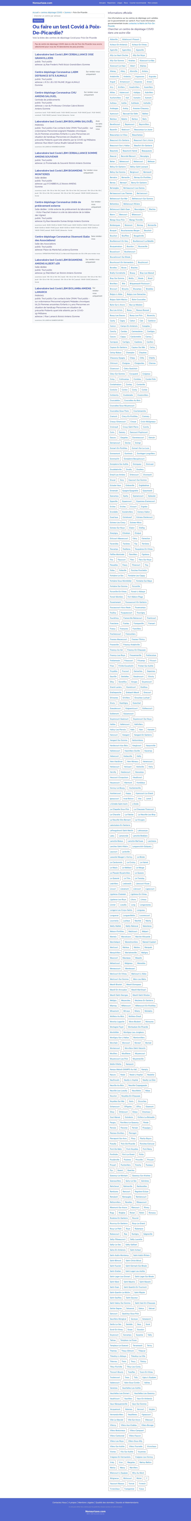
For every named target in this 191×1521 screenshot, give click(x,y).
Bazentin (113, 129)
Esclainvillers (127, 512)
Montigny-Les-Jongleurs (133, 1032)
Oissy (112, 1112)
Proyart (113, 1165)
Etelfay (142, 528)
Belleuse (151, 161)
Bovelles (113, 267)
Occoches (142, 1101)
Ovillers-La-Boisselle (146, 1117)
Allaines (143, 66)
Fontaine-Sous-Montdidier (121, 581)
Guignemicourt (131, 708)
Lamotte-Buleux (116, 841)
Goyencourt (147, 682)
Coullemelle (128, 395)
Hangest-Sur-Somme (118, 740)
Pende (145, 1122)
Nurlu (131, 1101)
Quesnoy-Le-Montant (119, 1175)
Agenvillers (126, 50)
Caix (141, 321)
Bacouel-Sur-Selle (130, 113)
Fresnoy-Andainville (131, 644)
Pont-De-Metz (116, 1149)
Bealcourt (126, 129)
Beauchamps (137, 135)
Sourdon (140, 1329)
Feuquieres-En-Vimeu (144, 549)
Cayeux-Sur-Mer (138, 347)
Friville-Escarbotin (126, 666)
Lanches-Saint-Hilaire (119, 846)
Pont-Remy (147, 1149)
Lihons (133, 899)
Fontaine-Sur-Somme (118, 586)
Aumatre (136, 98)
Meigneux (129, 963)
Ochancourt (115, 1106)
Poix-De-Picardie (128, 1144)
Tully (136, 1377)
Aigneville (140, 50)
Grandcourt (131, 687)
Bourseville (142, 246)
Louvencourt (144, 915)
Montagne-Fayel (116, 1027)
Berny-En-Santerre (139, 183)
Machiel (138, 921)
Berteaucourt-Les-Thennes (121, 193)
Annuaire (102, 3)
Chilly (142, 358)
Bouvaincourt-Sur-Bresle (120, 257)
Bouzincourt (143, 262)
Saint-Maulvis (129, 1282)
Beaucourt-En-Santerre (119, 140)
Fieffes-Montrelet (117, 554)
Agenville (113, 50)
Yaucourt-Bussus (117, 1483)
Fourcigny (141, 613)
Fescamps (114, 549)
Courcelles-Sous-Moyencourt (122, 406)
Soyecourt (114, 1335)
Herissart (128, 767)
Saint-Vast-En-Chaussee (145, 1303)
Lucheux (126, 921)
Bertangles (114, 188)
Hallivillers (138, 724)
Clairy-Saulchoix (130, 368)
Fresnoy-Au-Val (116, 650)
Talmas (113, 1340)
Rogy (112, 1213)
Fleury (124, 565)
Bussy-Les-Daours (117, 315)
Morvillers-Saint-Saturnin (135, 1048)
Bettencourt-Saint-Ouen (120, 209)
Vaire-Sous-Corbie (132, 1383)
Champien (130, 352)
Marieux (126, 947)
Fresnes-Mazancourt (118, 639)
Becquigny (144, 156)
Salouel (152, 1308)
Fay (135, 544)
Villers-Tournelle (135, 1446)
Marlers (137, 947)
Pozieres (127, 1160)
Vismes (113, 1452)
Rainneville (127, 1186)
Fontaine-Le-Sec (117, 575)
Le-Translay (139, 878)
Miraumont (114, 1011)
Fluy (146, 565)
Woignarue (114, 1478)
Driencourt (134, 475)
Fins (111, 560)
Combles (137, 379)
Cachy (112, 321)
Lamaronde (123, 836)
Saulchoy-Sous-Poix (130, 1313)
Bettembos (114, 204)
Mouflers (113, 1053)
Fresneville (114, 644)
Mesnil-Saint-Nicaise (141, 995)
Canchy (113, 331)
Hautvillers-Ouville (132, 751)
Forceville (136, 586)
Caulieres (138, 342)
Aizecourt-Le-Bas (147, 60)
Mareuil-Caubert (149, 942)
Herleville (140, 767)
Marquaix (148, 947)
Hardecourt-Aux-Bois (119, 745)
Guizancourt (128, 713)
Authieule (135, 103)
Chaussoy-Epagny (117, 358)
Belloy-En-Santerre (118, 167)
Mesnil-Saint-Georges (119, 995)
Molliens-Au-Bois (117, 1016)
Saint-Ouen (114, 1287)
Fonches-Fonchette (139, 570)
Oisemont (150, 1106)
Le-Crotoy (131, 862)
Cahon (132, 321)
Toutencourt (115, 1377)
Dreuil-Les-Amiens (117, 475)
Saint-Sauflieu (115, 1298)
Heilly (139, 756)
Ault (127, 98)
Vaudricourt (115, 1398)
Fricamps (141, 660)
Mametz (113, 936)
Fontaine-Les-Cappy (136, 575)
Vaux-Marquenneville (118, 1404)
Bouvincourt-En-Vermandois (121, 262)
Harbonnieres (137, 740)
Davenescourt (138, 437)
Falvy (135, 538)
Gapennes (151, 671)
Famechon (146, 538)
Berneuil (123, 183)
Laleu (112, 836)
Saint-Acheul (135, 1250)
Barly (144, 119)
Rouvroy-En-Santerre (119, 1223)
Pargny (113, 1122)
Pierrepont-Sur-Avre (118, 1138)
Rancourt (126, 1191)
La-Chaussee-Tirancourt (144, 809)
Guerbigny (123, 703)
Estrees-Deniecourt (144, 517)
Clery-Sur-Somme (117, 374)
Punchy (138, 1165)
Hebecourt (114, 756)
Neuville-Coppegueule (137, 1085)
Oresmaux (146, 1112)
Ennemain (114, 490)
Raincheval (114, 1186)
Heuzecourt (115, 783)
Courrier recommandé (138, 3)
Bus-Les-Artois (116, 310)
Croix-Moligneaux (148, 421)
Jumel (148, 798)
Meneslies (141, 963)
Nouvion (113, 1096)
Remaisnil (114, 1197)
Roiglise (122, 1213)
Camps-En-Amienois (129, 326)
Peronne (124, 1128)
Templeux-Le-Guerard (119, 1345)
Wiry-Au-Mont (138, 1473)
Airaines (131, 60)
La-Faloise (129, 814)
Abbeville (114, 39)
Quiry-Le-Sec (131, 1181)
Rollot (141, 1213)
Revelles (128, 1202)
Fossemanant (115, 602)
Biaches (152, 209)
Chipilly (152, 358)
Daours (113, 437)
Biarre (112, 214)
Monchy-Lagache (117, 1021)
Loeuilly (123, 905)
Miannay (113, 1006)
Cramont (113, 416)
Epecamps (114, 496)
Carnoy (148, 337)
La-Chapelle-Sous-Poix (119, 809)
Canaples (146, 326)
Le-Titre (127, 878)
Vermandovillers (116, 1414)
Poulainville (114, 1160)
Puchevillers (126, 1165)
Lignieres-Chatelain (118, 894)
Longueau (141, 910)
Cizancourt (114, 368)
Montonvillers (139, 1037)
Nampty (144, 1069)
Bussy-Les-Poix (136, 315)
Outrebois (129, 1117)
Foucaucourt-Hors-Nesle (120, 607)
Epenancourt (138, 496)
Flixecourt (136, 565)
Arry (111, 87)
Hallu (132, 729)
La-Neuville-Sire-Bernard (120, 820)
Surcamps (127, 1335)
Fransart (151, 623)
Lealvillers (114, 883)
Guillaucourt (147, 708)
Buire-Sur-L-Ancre (117, 305)
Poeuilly (113, 1144)
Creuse (133, 421)
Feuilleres (126, 549)
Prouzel (150, 1160)
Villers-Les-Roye (117, 1441)
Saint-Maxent (145, 1282)
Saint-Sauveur (132, 1298)
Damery (122, 432)
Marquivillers (115, 952)
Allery (122, 71)
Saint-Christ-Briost (133, 1260)
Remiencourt (141, 1197)
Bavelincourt (115, 124)
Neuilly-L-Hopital (131, 1080)
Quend (120, 1170)
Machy (148, 921)
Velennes (128, 1409)
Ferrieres (145, 544)
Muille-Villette (115, 1064)
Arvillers (121, 87)
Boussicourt (115, 252)
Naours (113, 1075)
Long (133, 905)
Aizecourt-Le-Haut (118, 66)
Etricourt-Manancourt (119, 538)
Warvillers (134, 1467)
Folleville (122, 570)
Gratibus (143, 687)
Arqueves (138, 82)
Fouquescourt (126, 613)
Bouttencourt (129, 252)
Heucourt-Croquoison (119, 777)
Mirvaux (126, 1011)
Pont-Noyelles (132, 1149)
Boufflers (125, 236)
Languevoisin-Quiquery (142, 846)
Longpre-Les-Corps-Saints (121, 910)
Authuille (147, 103)
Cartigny (126, 342)
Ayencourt (114, 113)
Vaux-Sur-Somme (139, 1404)
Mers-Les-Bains (139, 979)
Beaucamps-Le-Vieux (119, 135)
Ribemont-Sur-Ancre (118, 1207)
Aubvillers (149, 92)
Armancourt (125, 82)
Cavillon (150, 342)
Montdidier (114, 1032)
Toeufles (131, 1372)
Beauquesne (147, 151)
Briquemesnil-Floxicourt (140, 283)
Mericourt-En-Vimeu (118, 974)
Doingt (138, 443)
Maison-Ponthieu (117, 931)
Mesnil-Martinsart (138, 990)
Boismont (129, 225)
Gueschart (137, 703)
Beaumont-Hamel (130, 151)
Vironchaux (151, 1446)
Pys (111, 1170)
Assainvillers (134, 87)
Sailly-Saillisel (131, 1244)
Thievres (113, 1361)
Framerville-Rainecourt (132, 618)
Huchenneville (135, 788)
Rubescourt (114, 1234)
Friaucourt (128, 660)
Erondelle (114, 512)
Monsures (149, 1021)
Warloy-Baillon (145, 1462)
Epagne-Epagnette (130, 490)
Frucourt (125, 671)
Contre (124, 390)
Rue (125, 1234)
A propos (72, 1502)
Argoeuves (139, 76)
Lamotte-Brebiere (140, 836)
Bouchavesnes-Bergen (130, 230)
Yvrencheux (115, 1489)
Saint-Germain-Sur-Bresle (136, 1266)
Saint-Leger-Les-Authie (135, 1271)
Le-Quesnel (114, 878)
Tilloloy (143, 1361)
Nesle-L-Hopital (136, 1075)
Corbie (144, 390)
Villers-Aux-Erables (129, 1425)
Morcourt (126, 1043)
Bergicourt (134, 172)
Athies (112, 92)
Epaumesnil (147, 490)
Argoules (152, 76)
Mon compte (153, 3)
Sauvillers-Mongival (118, 1319)
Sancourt (113, 1313)
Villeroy (113, 1425)
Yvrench (142, 1483)
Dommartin (114, 459)
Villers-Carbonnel (117, 1436)
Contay (129, 384)
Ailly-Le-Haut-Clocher (119, 55)
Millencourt (126, 1006)
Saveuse (134, 1319)
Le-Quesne (139, 873)
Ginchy (151, 676)
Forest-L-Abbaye (138, 591)
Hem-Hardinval (116, 761)
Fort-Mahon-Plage (135, 597)
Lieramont (124, 889)
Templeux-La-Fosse (128, 1340)
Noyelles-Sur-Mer (117, 1101)
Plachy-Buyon (145, 1138)
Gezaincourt (138, 676)
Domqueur (137, 464)
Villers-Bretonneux (117, 1430)
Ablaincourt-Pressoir (130, 39)
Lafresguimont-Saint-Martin (121, 830)
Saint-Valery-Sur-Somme (120, 1303)
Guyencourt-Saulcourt (119, 719)
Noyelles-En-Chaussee (130, 1096)
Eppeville (113, 501)
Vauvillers (128, 1398)
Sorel (148, 1324)
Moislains (148, 1011)
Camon (113, 326)
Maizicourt (132, 931)
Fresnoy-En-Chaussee (136, 650)
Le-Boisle (141, 857)
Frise (112, 666)
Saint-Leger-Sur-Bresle (144, 1276)
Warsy (122, 1467)
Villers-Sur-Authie (117, 1446)
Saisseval (130, 1308)
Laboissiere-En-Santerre (120, 825)
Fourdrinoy (114, 618)
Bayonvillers (144, 124)
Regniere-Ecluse (141, 1191)
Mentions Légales (86, 1502)
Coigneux (146, 374)
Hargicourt (136, 745)
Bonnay (140, 225)
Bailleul (145, 113)
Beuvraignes (139, 209)
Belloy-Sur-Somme (117, 172)
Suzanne (139, 1335)
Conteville (141, 384)
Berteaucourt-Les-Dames (134, 188)
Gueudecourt (115, 708)
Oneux (135, 1112)
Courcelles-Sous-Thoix (119, 411)
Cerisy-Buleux (115, 352)
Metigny (113, 1000)
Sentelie (129, 1324)
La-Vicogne (140, 820)
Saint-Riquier (139, 1292)
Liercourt (137, 889)
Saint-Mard (114, 1282)
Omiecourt (123, 1112)
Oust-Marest (115, 1117)
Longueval (114, 915)
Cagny (122, 321)
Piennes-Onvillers (117, 1133)
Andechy (127, 76)
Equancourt (127, 501)
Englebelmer (144, 485)
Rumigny (135, 1234)
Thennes (113, 1351)
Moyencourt (140, 1053)
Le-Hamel (144, 862)
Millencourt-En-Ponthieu (145, 1006)
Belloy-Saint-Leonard (139, 167)
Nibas (147, 1090)
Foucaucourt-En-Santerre (136, 602)
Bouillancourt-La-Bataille (143, 241)
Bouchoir (148, 230)
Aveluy (125, 108)
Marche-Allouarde (142, 936)
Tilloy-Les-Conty (134, 1367)
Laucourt (113, 852)
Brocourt (113, 289)
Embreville (130, 485)
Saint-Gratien (115, 1271)
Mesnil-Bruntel (116, 984)
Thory (133, 1361)
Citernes (152, 363)
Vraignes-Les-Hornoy (144, 1457)
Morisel (148, 1043)
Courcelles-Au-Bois (132, 400)
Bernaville (125, 177)
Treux (127, 1377)
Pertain (135, 1128)
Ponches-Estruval (147, 1144)
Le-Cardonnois (116, 862)
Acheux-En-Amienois (118, 44)
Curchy (146, 427)
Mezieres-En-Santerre (144, 1000)
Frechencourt (115, 634)
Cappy (123, 337)
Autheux (113, 103)
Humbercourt (115, 793)
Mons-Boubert (135, 1021)
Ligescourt (149, 889)
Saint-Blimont (115, 1260)
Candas (124, 331)
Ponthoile (114, 1154)
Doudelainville (116, 469)
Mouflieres (126, 1053)
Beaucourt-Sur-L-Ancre (143, 140)
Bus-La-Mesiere (135, 305)
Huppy (128, 793)
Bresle (140, 278)
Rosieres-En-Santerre (119, 1218)
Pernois (113, 1128)
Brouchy (125, 289)
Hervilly (113, 772)
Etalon (132, 528)
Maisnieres (147, 926)
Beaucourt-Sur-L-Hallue (120, 145)
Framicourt (151, 618)
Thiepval (141, 1351)
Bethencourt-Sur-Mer (119, 198)
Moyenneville (138, 1059)
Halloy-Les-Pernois (118, 729)
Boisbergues (115, 225)
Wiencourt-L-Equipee (119, 1473)
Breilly (131, 278)
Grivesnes (114, 698)
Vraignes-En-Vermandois (120, 1457)
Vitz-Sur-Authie (126, 1452)
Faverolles (114, 544)
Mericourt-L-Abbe (138, 974)
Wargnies (131, 1462)
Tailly (150, 1335)
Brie (123, 283)
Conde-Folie (150, 379)
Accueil (36, 12)
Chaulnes (143, 352)
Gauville (113, 676)
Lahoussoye (143, 830)
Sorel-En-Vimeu (116, 1329)
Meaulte (138, 958)
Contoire (113, 390)
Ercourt (133, 506)
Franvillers (137, 629)
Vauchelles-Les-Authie (131, 1388)
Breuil (150, 278)
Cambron (152, 321)
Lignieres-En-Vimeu (139, 894)
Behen (112, 161)
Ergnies (144, 506)
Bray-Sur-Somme (117, 278)
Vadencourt (115, 1383)
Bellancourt (138, 161)
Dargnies (124, 437)
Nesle (122, 1075)
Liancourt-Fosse (142, 883)
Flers (132, 560)
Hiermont (128, 783)
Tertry (149, 1345)
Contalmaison (115, 384)
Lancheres (152, 841)
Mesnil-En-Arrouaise (118, 990)
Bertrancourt (142, 193)
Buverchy (151, 315)
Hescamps (139, 772)
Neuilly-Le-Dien (149, 1080)
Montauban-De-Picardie (138, 1027)
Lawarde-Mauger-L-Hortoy (121, 857)
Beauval (113, 156)
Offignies (128, 1106)
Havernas (148, 751)
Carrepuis (114, 342)
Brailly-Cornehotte (117, 273)
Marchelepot (115, 942)
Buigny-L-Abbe (116, 294)
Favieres (126, 544)
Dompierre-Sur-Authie (119, 464)
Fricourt (153, 660)
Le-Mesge (140, 867)
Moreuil (138, 1043)
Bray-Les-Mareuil (147, 273)
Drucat (113, 480)
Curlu (112, 432)
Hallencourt (125, 724)
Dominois (128, 453)
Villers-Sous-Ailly (135, 1441)
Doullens (140, 469)
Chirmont (114, 363)
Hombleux (141, 783)
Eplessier (152, 496)
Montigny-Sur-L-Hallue (119, 1037)
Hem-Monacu (132, 761)
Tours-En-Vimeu (146, 1372)
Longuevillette (129, 915)
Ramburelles (142, 1186)
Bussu (129, 310)
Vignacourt (146, 1414)
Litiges (119, 3)
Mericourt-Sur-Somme (119, 979)
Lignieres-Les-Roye (118, 899)
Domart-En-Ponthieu (118, 448)
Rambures (114, 1191)
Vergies (152, 1409)
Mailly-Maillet (115, 926)
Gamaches (138, 671)
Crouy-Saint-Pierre (130, 427)
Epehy (125, 496)
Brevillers (113, 283)
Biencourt (123, 214)
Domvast (150, 464)
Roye (128, 1229)
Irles (139, 798)
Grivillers (126, 698)
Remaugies (126, 1197)
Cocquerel (133, 374)
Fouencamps (140, 607)
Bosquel (113, 230)
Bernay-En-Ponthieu (142, 177)
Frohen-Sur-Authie (145, 666)
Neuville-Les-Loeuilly (118, 1090)
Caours (113, 337)
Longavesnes (145, 905)
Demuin (152, 437)
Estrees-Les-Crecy (117, 522)
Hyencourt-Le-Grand (144, 793)
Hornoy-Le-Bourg (117, 788)
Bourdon (130, 246)
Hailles (112, 724)
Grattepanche (115, 692)
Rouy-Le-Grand (138, 1223)
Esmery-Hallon (144, 512)
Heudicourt (137, 777)
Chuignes (126, 363)
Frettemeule (115, 660)
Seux (139, 1324)
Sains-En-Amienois (118, 1250)
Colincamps (124, 379)
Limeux (143, 899)
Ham (141, 729)
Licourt (113, 889)
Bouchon (113, 236)
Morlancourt (115, 1048)
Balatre (124, 119)
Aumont (148, 98)
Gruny (112, 703)
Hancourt (114, 735)
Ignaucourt (114, 798)
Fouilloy (113, 613)
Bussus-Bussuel (142, 310)
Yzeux (141, 1489)
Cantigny (151, 331)
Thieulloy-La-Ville (138, 1356)
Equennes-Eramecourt (145, 501)
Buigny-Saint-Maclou (118, 299)
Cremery (145, 416)
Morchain (114, 1043)
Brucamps (137, 289)
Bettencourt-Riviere (131, 204)
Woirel (139, 1478)
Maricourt (114, 947)
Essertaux (114, 517)
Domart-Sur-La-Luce (140, 448)
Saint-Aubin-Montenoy (119, 1255)
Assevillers (148, 87)
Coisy (112, 379)
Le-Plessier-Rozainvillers (120, 873)
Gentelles (125, 676)
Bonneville (152, 225)
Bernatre (113, 177)
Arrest (149, 82)
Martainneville (131, 952)
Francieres (114, 623)
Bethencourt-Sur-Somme (142, 198)
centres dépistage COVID (51, 12)
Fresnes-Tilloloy (138, 639)
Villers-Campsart (137, 1430)
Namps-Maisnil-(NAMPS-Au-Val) (123, 1069)
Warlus (112, 1467)
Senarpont (146, 1319)
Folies (112, 570)
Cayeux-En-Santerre (118, 347)
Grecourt (147, 692)
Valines (147, 1383)
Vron (121, 1462)
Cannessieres (137, 331)
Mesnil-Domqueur (133, 984)
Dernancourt (115, 443)
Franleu (126, 623)
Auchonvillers (115, 98)
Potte (141, 1154)
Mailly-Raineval (132, 926)
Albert (132, 66)
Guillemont (114, 713)
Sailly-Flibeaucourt (118, 1239)
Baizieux (113, 119)
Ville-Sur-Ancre (134, 1420)
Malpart (145, 931)
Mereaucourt (115, 968)
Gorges (134, 682)
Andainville (114, 76)
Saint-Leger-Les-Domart (120, 1276)
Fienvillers (133, 554)
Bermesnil (147, 172)
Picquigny (146, 1128)
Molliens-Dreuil (135, 1016)
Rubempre (139, 1229)
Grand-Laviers (116, 687)
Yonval (131, 1483)
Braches (134, 267)
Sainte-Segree (116, 1308)
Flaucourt (122, 560)
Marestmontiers (131, 942)
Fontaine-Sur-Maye (144, 581)
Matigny (144, 952)
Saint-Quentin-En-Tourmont (135, 1287)
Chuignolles (139, 363)
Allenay (113, 71)
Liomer (113, 905)
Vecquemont (115, 1409)
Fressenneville (135, 655)
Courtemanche (139, 411)
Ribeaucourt (142, 1202)
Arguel (112, 82)
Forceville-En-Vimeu (118, 591)
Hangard (125, 735)
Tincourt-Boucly (116, 1372)
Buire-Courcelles (139, 299)
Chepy (132, 358)
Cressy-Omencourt (118, 421)
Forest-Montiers (116, 597)
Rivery (146, 1207)
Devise (128, 443)
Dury (122, 480)
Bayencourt (130, 124)
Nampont (130, 1064)
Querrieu (130, 1170)
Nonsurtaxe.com (42, 2)
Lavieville (126, 852)
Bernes (113, 183)
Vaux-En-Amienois (144, 1398)
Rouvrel (135, 1218)
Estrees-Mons (135, 522)
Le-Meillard (126, 867)
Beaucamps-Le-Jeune (143, 129)
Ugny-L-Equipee (149, 1377)
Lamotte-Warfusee (135, 841)
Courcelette (115, 400)
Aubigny (137, 92)
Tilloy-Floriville (116, 1367)
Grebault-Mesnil (132, 692)
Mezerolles (125, 1000)
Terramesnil (137, 1345)
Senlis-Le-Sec (115, 1324)
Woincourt (127, 1478)
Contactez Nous (60, 1502)
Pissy (133, 1138)
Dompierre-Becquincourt (134, 459)
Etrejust (138, 533)
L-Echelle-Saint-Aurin (119, 804)
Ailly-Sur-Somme (117, 60)
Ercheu (123, 506)
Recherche (38, 20)
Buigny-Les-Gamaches (136, 294)
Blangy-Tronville (136, 220)
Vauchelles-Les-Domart (120, 1393)
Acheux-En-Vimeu (139, 44)
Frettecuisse (151, 655)
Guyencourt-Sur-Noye (142, 719)
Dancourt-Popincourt (139, 432)
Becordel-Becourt (128, 156)
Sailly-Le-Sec (115, 1244)
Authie (124, 103)
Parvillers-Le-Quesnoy (129, 1122)
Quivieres (145, 1181)
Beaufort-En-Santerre (143, 145)
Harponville (150, 745)
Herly (150, 767)
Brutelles (149, 289)
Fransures (124, 629)
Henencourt (148, 761)
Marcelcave (126, 936)
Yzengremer (129, 1489)
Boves (123, 267)
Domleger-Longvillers (146, 453)
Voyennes (142, 1452)
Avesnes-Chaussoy (141, 108)
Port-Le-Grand (128, 1154)
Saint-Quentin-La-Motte (120, 1292)
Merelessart (130, 968)
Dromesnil (147, 475)
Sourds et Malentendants (127, 1502)
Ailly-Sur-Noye (139, 55)
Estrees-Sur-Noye (117, 528)
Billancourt (136, 214)
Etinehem (126, 533)
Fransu (112, 629)
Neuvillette (136, 1090)
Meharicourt (115, 963)
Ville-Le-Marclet (116, 1420)
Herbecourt (114, 767)
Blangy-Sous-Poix (117, 220)
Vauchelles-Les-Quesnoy (144, 1393)
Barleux (135, 119)
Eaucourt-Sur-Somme (138, 480)
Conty (134, 390)
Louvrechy (114, 921)
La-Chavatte (115, 814)
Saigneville (147, 1234)
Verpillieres (132, 1414)
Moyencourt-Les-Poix (119, 1059)
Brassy (132, 273)
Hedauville (127, 756)
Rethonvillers (115, 1202)
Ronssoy (152, 1213)
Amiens (145, 71)
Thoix (123, 1361)
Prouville (139, 1160)
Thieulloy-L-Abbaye (118, 1356)
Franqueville (139, 623)
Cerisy (152, 347)
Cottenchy (114, 395)
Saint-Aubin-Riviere (141, 1255)
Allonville (133, 71)
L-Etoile (135, 804)
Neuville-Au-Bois (117, 1085)
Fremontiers (131, 634)
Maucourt (114, 958)
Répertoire (111, 3)
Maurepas (126, 958)
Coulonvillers (142, 395)
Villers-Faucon (135, 1436)
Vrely (112, 1462)
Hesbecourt (126, 772)
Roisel (132, 1213)
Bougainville (139, 236)
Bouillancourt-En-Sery (119, 241)
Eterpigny (114, 533)
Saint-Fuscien (115, 1266)
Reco (126, 3)
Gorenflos (122, 682)
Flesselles (114, 565)
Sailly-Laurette (136, 1239)
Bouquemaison (116, 246)
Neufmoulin (114, 1080)
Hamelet (150, 729)
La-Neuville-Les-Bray (147, 814)
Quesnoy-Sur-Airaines (141, 1175)
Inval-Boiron (128, 798)
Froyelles (113, 671)
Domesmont (115, 453)
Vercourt (140, 1409)
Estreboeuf (127, 517)
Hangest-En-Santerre (143, 735)
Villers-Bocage (147, 1425)
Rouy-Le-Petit (115, 1229)
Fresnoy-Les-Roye (117, 655)
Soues (130, 1329)
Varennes (113, 1388)
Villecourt (149, 1420)
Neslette (150, 1075)
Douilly (129, 469)
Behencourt (124, 161)
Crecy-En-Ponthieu (130, 416)
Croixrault (114, 427)
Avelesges (114, 108)
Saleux (141, 1308)
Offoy (138, 1106)
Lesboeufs (127, 883)
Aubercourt (124, 92)
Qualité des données (105, 1502)
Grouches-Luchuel (142, 698)
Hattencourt (115, 751)
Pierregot (133, 1133)
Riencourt (135, 1207)
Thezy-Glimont (127, 1351)
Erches (113, 506)
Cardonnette (135, 337)
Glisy (112, 682)
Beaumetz (114, 151)
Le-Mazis (113, 867)
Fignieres (145, 554)
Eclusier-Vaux (115, 485)
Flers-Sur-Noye (145, 560)
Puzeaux (149, 1165)
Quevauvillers (115, 1181)
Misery (137, 1011)
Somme (67, 12)
